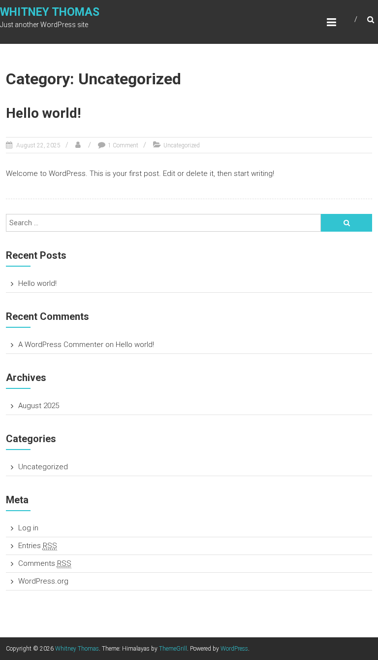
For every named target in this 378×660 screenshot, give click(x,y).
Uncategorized (181, 145)
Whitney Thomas (49, 12)
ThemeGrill (173, 648)
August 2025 (38, 405)
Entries (37, 545)
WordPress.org (43, 581)
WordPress (234, 648)
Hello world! (43, 113)
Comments (44, 563)
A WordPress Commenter (60, 344)
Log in (28, 527)
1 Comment (123, 145)
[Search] (346, 223)
